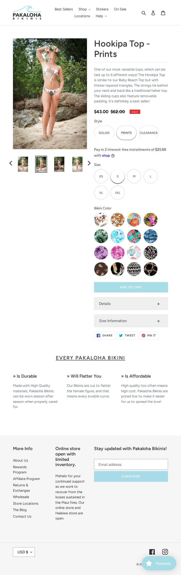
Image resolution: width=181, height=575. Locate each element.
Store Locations (25, 503)
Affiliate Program (26, 479)
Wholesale (21, 497)
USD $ (22, 552)
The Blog (20, 510)
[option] (23, 164)
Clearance (149, 133)
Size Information (113, 321)
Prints (126, 133)
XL (101, 193)
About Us (20, 460)
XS (101, 176)
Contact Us (22, 516)
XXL (117, 193)
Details (105, 303)
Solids (104, 133)
